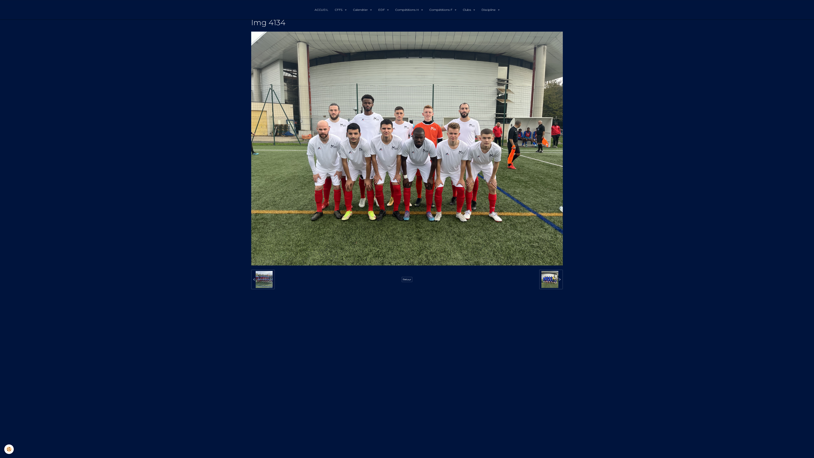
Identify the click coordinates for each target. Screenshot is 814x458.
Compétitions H (407, 10)
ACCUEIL (321, 10)
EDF (382, 10)
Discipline (488, 10)
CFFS (339, 10)
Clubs (467, 10)
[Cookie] (9, 449)
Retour (407, 279)
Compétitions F (441, 10)
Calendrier (361, 10)
